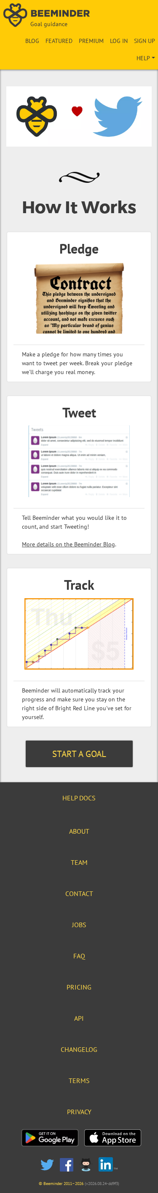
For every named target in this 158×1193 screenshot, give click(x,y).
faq (79, 956)
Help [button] (143, 58)
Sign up (144, 41)
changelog (79, 1049)
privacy (79, 1111)
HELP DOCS (79, 798)
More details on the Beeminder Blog (68, 544)
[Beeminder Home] (79, 15)
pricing (79, 987)
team (79, 862)
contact (79, 893)
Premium (91, 41)
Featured (59, 41)
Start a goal (79, 754)
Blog (32, 41)
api (79, 1018)
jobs (79, 924)
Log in (119, 41)
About (79, 831)
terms (79, 1080)
